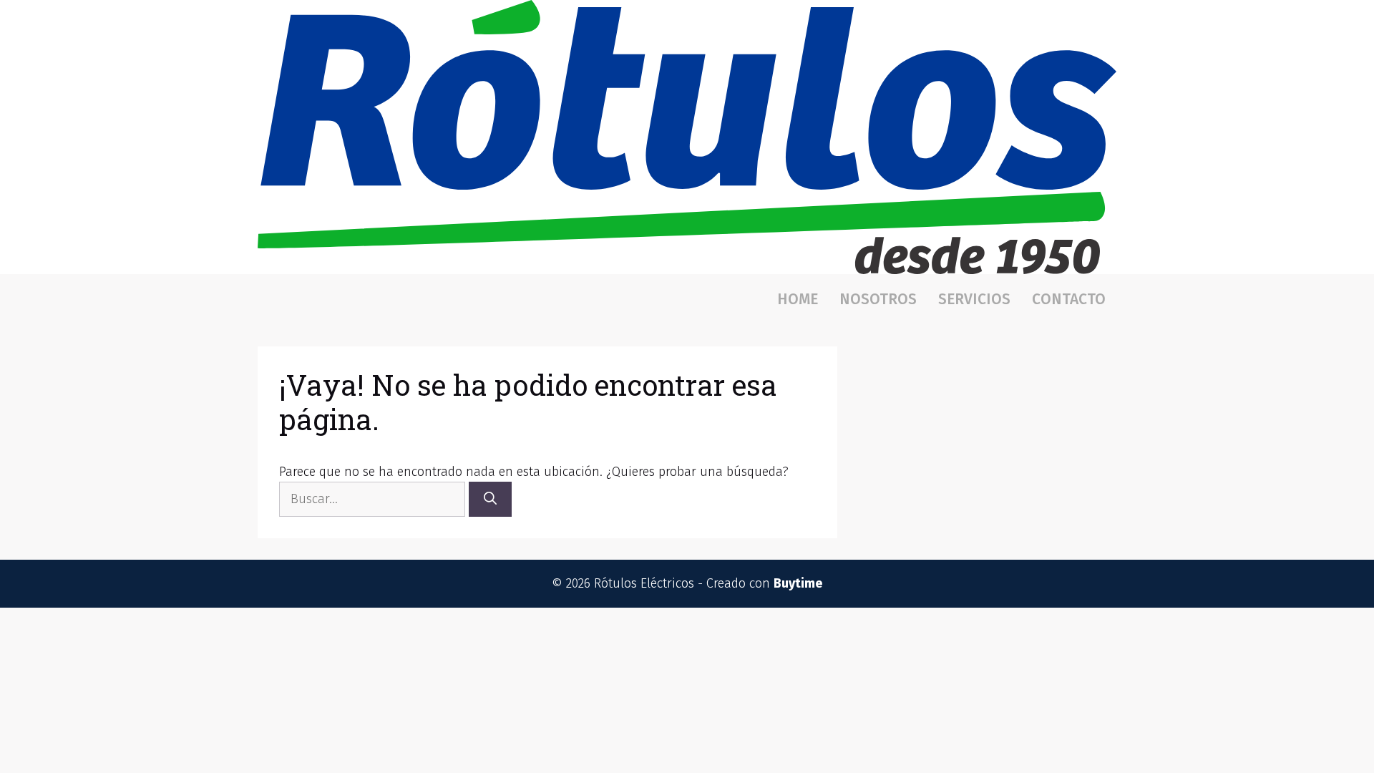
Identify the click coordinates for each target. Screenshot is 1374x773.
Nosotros (878, 299)
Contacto (1069, 299)
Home (797, 299)
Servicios (974, 299)
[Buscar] (490, 499)
